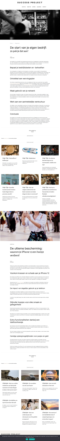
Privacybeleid (31, 439)
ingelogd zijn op (6, 138)
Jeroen (11, 56)
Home (11, 43)
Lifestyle (12, 244)
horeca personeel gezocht (14, 83)
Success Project (30, 2)
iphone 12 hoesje (20, 282)
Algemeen (17, 43)
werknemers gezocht (28, 84)
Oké (27, 439)
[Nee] (58, 437)
